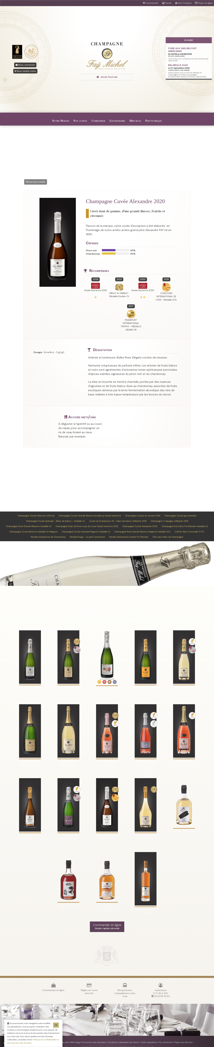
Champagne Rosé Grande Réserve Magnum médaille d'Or (142, 531)
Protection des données (94, 1042)
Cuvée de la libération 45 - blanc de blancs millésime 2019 (118, 521)
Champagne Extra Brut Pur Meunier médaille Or (185, 526)
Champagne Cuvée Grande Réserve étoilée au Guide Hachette (90, 515)
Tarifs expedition (149, 1042)
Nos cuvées (80, 120)
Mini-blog (135, 120)
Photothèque (153, 120)
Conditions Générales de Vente (123, 1042)
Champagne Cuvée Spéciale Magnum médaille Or (86, 531)
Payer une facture (183, 1042)
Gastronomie (117, 120)
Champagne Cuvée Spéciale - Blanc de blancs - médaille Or (55, 521)
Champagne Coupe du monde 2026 (142, 515)
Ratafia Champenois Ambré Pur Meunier (128, 537)
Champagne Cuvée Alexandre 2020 (140, 526)
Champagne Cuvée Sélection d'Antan (36, 515)
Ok (56, 1025)
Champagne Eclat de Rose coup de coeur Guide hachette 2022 (87, 526)
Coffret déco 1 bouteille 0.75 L (190, 531)
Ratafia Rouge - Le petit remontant (87, 537)
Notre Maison (60, 120)
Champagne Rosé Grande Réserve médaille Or (29, 526)
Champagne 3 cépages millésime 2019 (169, 521)
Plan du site (63, 1042)
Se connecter (166, 1042)
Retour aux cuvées (35, 181)
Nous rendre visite (26, 71)
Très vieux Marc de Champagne (167, 537)
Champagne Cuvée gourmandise (180, 515)
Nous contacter (26, 65)
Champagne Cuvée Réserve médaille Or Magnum (33, 531)
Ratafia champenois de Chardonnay (48, 537)
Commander (98, 120)
